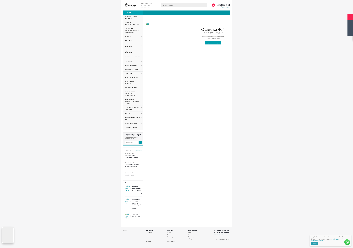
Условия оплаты (171, 234)
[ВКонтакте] (217, 242)
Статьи (190, 232)
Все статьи (139, 183)
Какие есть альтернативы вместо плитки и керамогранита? (137, 190)
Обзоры (190, 239)
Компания (149, 230)
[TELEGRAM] (220, 242)
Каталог (130, 12)
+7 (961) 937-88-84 (223, 6)
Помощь (170, 230)
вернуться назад (214, 45)
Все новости (138, 150)
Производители (192, 237)
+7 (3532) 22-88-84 (223, 4)
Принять (315, 243)
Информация (192, 230)
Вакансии (148, 239)
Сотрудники (149, 237)
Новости (148, 234)
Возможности (171, 241)
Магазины (148, 241)
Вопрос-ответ (192, 234)
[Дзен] (228, 242)
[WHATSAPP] (224, 242)
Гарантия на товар (172, 239)
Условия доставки (172, 237)
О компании (149, 232)
